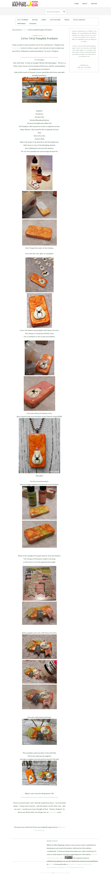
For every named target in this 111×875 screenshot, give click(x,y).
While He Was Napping (25, 4)
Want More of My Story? (84, 69)
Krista (51, 864)
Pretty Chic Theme (46, 872)
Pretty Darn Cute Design (62, 872)
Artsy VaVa (16, 48)
